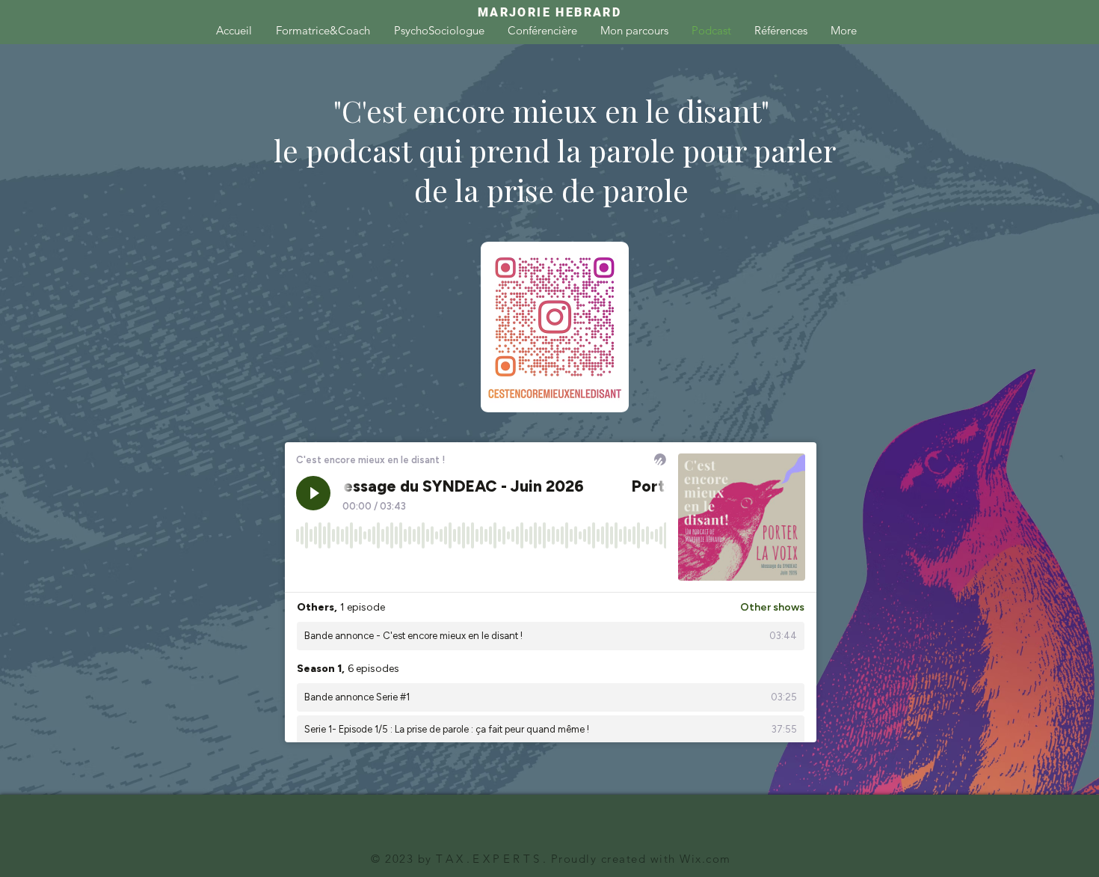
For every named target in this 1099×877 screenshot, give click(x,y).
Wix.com (703, 859)
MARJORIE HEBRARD (549, 12)
